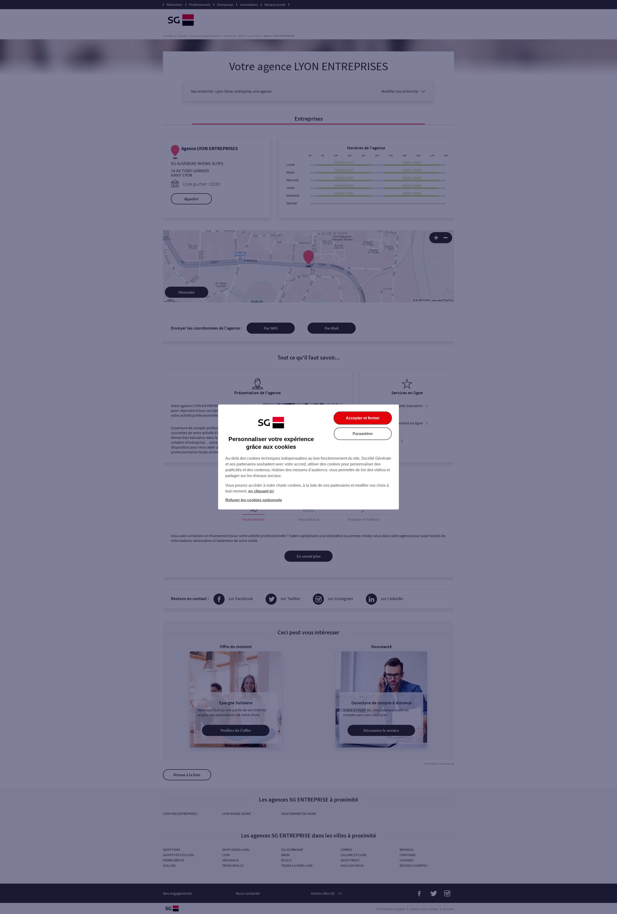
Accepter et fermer (363, 418)
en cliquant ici (261, 491)
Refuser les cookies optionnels (253, 500)
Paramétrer (363, 434)
